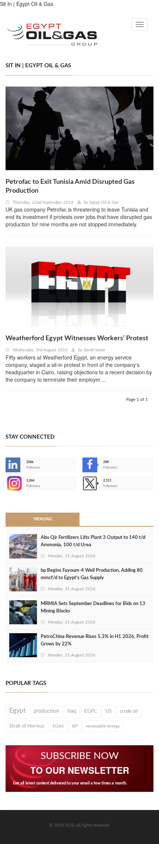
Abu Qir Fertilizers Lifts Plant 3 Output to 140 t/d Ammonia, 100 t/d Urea (93, 541)
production (46, 711)
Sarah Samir (94, 350)
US (108, 711)
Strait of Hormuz (26, 726)
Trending (42, 519)
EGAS (58, 726)
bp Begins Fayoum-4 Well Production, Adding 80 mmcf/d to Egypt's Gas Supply (92, 574)
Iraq (71, 711)
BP (75, 726)
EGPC (90, 711)
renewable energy (103, 726)
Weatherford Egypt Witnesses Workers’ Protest (77, 338)
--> (6, 483)
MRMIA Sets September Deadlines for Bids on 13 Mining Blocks (93, 607)
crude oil (129, 711)
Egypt (17, 711)
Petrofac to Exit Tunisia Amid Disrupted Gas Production (70, 186)
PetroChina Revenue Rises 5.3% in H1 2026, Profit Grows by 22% (95, 640)
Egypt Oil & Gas (104, 202)
